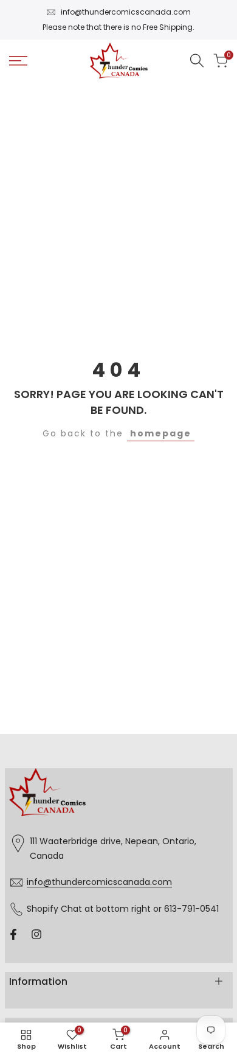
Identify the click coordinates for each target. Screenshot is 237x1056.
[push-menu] (18, 61)
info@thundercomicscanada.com (126, 12)
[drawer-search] (197, 61)
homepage (160, 433)
